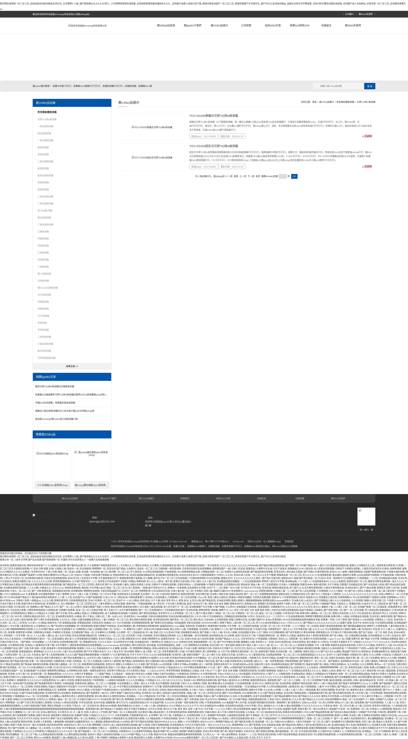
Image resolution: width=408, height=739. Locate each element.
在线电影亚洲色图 (234, 705)
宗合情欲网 (85, 568)
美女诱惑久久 (313, 642)
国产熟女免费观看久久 (74, 658)
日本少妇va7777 (208, 670)
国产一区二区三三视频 (288, 680)
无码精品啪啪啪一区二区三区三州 (282, 654)
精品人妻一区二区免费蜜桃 (264, 584)
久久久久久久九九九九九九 (233, 565)
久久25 (152, 654)
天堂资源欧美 (121, 715)
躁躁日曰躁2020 (222, 591)
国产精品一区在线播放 (32, 642)
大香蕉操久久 (179, 715)
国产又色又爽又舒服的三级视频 (36, 702)
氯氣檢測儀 (43, 168)
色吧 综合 (145, 600)
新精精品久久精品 (190, 670)
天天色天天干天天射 (251, 587)
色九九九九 (308, 575)
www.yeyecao (251, 591)
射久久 (316, 607)
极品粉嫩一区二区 (264, 721)
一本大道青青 (212, 565)
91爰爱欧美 (31, 594)
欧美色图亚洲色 (195, 712)
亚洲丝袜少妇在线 (371, 629)
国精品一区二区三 (96, 683)
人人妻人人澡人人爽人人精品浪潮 (298, 689)
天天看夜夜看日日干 (108, 578)
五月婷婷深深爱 (300, 728)
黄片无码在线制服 (325, 689)
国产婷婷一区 (292, 565)
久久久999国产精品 (43, 629)
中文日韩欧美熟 (276, 632)
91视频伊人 (106, 654)
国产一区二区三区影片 (71, 607)
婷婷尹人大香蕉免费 (377, 626)
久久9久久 (65, 619)
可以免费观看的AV (334, 629)
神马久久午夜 (170, 709)
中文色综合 (5, 581)
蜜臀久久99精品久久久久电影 (130, 664)
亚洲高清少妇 (148, 693)
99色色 (70, 680)
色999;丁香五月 (186, 718)
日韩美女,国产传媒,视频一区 (328, 610)
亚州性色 (4, 565)
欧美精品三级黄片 (174, 699)
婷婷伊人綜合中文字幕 (273, 581)
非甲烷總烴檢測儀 (46, 358)
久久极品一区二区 (254, 712)
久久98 (228, 575)
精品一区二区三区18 (117, 587)
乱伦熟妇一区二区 (150, 594)
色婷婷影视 (144, 591)
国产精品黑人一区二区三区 (91, 731)
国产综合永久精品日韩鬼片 (343, 712)
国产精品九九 (344, 686)
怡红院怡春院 (365, 677)
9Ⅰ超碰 (370, 699)
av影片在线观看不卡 (65, 629)
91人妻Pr (61, 680)
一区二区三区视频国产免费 (314, 680)
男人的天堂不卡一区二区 (176, 607)
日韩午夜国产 (116, 693)
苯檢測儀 (42, 322)
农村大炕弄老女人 (77, 559)
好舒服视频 (76, 591)
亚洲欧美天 (201, 626)
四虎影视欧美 (265, 591)
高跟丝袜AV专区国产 (66, 686)
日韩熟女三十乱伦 (384, 619)
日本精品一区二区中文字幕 (102, 594)
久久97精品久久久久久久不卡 (183, 705)
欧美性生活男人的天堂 (388, 587)
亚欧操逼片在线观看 (246, 607)
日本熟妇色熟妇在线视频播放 (196, 568)
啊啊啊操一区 (12, 702)
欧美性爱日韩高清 (386, 565)
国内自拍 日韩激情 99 (383, 677)
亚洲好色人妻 (179, 654)
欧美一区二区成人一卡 (114, 629)
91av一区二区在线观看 (37, 696)
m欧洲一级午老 (164, 581)
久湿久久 (94, 712)
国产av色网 (144, 725)
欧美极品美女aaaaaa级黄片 (277, 600)
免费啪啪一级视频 (66, 689)
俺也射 (85, 587)
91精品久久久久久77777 (365, 642)
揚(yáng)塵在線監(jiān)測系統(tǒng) (92, 485)
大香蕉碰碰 (192, 629)
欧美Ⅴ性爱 (16, 725)
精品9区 (397, 709)
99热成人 (374, 709)
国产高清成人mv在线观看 (360, 619)
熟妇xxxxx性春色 (42, 737)
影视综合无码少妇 (307, 734)
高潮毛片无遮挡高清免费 (237, 571)
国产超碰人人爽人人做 (211, 632)
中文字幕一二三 (289, 626)
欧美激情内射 (92, 709)
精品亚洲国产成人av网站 (165, 731)
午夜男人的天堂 (394, 600)
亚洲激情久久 (53, 603)
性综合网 (398, 619)
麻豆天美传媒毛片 (53, 658)
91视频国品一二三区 (367, 578)
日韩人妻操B (371, 661)
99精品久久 (45, 587)
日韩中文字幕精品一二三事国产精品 (92, 673)
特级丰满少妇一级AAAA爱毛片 (313, 709)
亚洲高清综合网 (161, 619)
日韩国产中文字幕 (367, 712)
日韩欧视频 (284, 673)
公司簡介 (349, 14)
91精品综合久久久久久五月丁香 (61, 731)
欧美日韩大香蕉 (136, 718)
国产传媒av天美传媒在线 (316, 571)
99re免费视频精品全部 (188, 571)
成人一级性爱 (205, 664)
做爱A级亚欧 (319, 584)
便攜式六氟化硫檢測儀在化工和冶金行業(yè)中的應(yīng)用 (64, 411)
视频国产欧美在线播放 (190, 731)
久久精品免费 (130, 712)
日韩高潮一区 (295, 638)
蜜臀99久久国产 (135, 629)
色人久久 (151, 581)
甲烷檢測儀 (43, 245)
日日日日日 (239, 648)
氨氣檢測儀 (43, 147)
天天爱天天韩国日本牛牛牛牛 (372, 728)
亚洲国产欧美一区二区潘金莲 (372, 607)
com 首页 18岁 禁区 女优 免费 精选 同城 (249, 610)
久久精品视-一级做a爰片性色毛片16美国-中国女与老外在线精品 (144, 673)
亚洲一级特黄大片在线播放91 (341, 578)
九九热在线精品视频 (277, 686)
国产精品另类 (288, 725)
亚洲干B (357, 622)
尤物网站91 (162, 705)
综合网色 (347, 680)
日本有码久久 (248, 677)
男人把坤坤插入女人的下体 (216, 651)
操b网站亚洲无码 (273, 712)
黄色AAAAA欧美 (108, 705)
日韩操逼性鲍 (358, 686)
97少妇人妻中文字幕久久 (370, 696)
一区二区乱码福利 (54, 638)
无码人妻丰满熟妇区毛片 (126, 658)
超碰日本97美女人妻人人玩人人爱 (252, 645)
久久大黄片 (226, 709)
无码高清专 (97, 622)
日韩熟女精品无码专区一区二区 (38, 616)
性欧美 (214, 610)
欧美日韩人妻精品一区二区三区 (315, 613)
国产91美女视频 (204, 613)
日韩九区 (99, 616)
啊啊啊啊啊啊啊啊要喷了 (293, 718)
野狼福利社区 (90, 642)
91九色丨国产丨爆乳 (218, 667)
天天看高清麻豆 (193, 651)
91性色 (105, 607)
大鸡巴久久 (42, 699)
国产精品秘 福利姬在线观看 (306, 648)
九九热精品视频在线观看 (50, 734)
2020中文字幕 (85, 686)
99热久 (220, 575)
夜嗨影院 (21, 680)
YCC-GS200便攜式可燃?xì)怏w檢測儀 (213, 115)
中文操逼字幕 (156, 702)
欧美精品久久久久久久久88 (47, 651)
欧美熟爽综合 (78, 693)
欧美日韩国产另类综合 (105, 626)
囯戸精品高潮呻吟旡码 (285, 696)
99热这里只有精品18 (101, 575)
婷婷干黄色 (225, 622)
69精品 (131, 581)
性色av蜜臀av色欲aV (78, 613)
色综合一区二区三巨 (147, 568)
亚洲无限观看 (235, 686)
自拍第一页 (126, 648)
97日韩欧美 (384, 731)
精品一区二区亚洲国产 (353, 699)
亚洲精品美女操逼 (388, 578)
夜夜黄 (11, 632)
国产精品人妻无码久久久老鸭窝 (233, 680)
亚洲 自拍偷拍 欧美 (271, 725)
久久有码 (66, 705)
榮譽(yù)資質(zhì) (299, 25)
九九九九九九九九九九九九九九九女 (360, 594)
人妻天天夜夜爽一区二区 (307, 721)
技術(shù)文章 (273, 25)
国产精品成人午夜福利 (111, 709)
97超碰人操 (60, 568)
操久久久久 (397, 581)
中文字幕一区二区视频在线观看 (243, 626)
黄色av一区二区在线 (385, 664)
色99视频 (128, 651)
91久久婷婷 (375, 654)
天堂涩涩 (38, 658)
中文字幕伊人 (62, 645)
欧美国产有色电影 (217, 715)
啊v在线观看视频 (241, 709)
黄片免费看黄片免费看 (24, 715)
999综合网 (105, 699)
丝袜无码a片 (70, 725)
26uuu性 (202, 597)
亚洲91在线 (368, 622)
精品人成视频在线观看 (108, 734)
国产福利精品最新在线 (354, 626)
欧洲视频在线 (216, 635)
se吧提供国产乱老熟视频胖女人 (246, 667)
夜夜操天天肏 (204, 648)
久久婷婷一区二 (124, 632)
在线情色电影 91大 (196, 715)
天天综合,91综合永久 (194, 686)
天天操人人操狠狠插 (289, 584)
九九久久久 (67, 673)
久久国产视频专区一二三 (84, 581)
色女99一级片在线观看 (34, 725)
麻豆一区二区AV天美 (343, 705)
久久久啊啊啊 (366, 664)
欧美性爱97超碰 (267, 651)
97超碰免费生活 (119, 718)
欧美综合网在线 (111, 721)
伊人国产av (295, 587)
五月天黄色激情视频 (312, 587)
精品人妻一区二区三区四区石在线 (204, 693)
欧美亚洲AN (306, 584)
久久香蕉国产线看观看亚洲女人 (103, 565)
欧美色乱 (250, 568)
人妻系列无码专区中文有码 (375, 568)
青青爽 (11, 673)
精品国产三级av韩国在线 (64, 737)
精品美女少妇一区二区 (105, 686)
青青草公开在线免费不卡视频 (112, 581)
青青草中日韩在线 (116, 670)
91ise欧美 (229, 635)
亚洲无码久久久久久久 (241, 728)
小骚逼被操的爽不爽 (317, 693)
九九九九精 (47, 600)
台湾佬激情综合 (18, 613)
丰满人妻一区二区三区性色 (304, 603)
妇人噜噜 (147, 578)
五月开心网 (195, 600)
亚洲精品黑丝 (298, 673)
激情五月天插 (228, 654)
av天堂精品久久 (42, 626)
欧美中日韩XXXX (12, 677)
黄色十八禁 (318, 683)
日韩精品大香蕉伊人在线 (120, 737)
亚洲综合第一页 (283, 651)
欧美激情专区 (395, 607)
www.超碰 (179, 626)
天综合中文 (249, 731)
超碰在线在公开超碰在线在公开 (294, 594)
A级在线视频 (46, 661)
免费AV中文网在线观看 (314, 638)
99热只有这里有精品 (287, 734)
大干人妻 (155, 600)
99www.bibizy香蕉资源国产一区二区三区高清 (195, 737)
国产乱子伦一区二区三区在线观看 (170, 578)
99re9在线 (398, 645)
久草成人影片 (274, 699)
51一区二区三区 (31, 712)
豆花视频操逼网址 (166, 645)
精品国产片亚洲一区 (339, 709)
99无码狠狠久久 (125, 683)
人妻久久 (386, 734)
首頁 (314, 102)
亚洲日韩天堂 (202, 594)
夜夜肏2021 (312, 597)
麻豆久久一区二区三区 (392, 686)
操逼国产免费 (289, 709)
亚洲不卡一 (121, 600)
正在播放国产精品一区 (82, 632)
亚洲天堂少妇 (342, 689)
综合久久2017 (207, 721)
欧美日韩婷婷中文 (151, 638)
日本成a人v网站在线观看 (65, 702)
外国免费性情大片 (138, 715)
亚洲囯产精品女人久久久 (227, 638)
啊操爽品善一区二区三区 (289, 575)
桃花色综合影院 (54, 725)
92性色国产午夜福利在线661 (105, 689)
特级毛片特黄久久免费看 (383, 673)
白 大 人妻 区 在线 (79, 712)
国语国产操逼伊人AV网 (30, 575)
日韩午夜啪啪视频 (160, 725)
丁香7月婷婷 (101, 737)
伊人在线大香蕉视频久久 (358, 725)
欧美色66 (295, 702)
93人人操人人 (388, 629)
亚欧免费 (271, 680)
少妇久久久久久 (294, 622)
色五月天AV (221, 677)
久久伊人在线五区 (392, 635)
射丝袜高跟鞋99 (333, 699)
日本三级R (195, 581)
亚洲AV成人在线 (242, 575)
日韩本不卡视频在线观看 (348, 568)
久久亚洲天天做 (171, 632)
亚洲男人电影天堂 (219, 594)
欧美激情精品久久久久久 (313, 654)
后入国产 (325, 721)
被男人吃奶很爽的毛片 (355, 718)
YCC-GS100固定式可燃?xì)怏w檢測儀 (213, 146)
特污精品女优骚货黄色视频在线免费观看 (41, 584)
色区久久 (251, 648)
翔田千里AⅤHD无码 (272, 709)
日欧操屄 (272, 638)
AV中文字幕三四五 (253, 705)
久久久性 (296, 699)
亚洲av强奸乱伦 (48, 712)
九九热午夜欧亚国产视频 (33, 705)
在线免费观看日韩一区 (71, 642)
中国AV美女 (210, 712)
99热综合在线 (263, 648)
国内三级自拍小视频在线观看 (171, 693)
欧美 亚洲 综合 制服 (219, 603)
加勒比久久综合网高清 (332, 648)
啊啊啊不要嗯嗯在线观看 (317, 616)
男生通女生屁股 (294, 571)
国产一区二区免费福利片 (150, 610)
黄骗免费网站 (54, 673)
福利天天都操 (195, 696)
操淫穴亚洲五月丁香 (197, 603)
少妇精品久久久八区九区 (157, 680)
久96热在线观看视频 (153, 571)
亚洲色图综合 (176, 725)
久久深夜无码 (207, 677)
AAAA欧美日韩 (249, 693)
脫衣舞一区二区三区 (119, 571)
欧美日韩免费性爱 (326, 734)
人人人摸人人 (304, 581)
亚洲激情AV (237, 591)
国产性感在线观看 (146, 728)
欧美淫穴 (276, 597)
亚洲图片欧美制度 (267, 670)
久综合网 (208, 619)
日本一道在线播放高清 (96, 667)
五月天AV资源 (155, 709)
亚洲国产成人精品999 (287, 658)
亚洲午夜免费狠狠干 (263, 696)
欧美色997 (148, 686)
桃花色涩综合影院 (267, 734)
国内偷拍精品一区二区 (286, 731)
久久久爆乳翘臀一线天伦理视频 (192, 635)
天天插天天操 (259, 629)
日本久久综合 (284, 728)
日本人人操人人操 (79, 594)
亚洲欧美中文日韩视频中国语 (345, 721)
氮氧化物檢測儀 (45, 175)
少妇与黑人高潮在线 (175, 603)
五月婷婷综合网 (74, 670)
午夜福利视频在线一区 (268, 635)
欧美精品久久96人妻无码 (300, 568)
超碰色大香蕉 (349, 575)
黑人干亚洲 (201, 718)
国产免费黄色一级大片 (97, 693)
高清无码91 (279, 571)
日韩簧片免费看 (67, 610)
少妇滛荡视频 (375, 693)
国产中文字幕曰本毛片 (95, 651)
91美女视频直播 (292, 705)
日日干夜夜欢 (280, 568)
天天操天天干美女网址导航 (344, 632)
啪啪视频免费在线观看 (395, 693)
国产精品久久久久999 (309, 696)
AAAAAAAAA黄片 (210, 622)
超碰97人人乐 (221, 629)
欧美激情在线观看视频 (93, 664)
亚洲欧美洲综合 (183, 661)
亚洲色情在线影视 (34, 578)
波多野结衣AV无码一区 (352, 661)
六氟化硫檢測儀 (45, 344)
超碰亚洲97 (287, 578)
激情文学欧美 (54, 705)
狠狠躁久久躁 (247, 642)
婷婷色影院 (204, 610)
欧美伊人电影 (283, 603)
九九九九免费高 (337, 581)
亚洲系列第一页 (38, 673)
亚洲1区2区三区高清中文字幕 (82, 578)
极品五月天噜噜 (101, 677)
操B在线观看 (335, 680)
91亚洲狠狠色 (245, 696)
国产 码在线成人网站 (373, 584)
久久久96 (169, 702)
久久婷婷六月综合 (24, 658)
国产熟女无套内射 (271, 578)
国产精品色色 (208, 600)
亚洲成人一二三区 (247, 734)
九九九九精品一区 (338, 591)
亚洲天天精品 (105, 638)
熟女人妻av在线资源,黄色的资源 (16, 721)
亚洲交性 (402, 578)
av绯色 (370, 648)
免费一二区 (181, 645)
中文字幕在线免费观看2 (195, 667)
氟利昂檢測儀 (44, 351)
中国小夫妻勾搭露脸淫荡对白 (85, 619)
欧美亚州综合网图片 (293, 712)
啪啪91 (367, 600)
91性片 (251, 616)
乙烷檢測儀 (43, 252)
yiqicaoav (402, 715)
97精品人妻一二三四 (284, 591)
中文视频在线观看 (384, 622)
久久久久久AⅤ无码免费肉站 (41, 680)
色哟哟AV (194, 673)
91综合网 (164, 594)
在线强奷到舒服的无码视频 (261, 702)
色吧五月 (110, 664)
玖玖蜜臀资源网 (46, 594)
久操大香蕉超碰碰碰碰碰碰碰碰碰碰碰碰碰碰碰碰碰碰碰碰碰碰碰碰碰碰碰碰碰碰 (44, 709)
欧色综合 (365, 651)
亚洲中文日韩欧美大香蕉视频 (149, 699)
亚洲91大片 (258, 683)
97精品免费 (331, 683)
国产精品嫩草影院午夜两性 (47, 683)
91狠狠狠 (111, 683)
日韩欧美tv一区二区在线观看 (182, 597)
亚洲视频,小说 (206, 629)
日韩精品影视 (44, 677)
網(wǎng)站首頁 (166, 25)
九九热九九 (208, 734)
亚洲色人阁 (354, 715)
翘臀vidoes (268, 667)
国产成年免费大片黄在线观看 (300, 632)
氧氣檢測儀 (43, 182)
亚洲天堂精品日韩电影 (164, 635)
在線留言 (326, 25)
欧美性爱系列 (61, 600)
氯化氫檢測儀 (44, 217)
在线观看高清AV (320, 581)
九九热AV (230, 607)
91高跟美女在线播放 (86, 728)
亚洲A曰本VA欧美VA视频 (156, 629)
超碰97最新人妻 (353, 629)
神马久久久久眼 (388, 658)
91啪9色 (382, 712)
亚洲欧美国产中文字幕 (200, 607)
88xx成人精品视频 (386, 670)
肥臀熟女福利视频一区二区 (244, 651)
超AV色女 (198, 619)
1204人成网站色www (14, 594)
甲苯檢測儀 (43, 330)
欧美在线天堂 (271, 683)
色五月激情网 (162, 683)
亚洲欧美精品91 (118, 677)
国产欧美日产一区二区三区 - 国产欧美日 (319, 661)
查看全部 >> (72, 366)
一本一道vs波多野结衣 (226, 734)
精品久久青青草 (384, 721)
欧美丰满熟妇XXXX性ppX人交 (58, 575)
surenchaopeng (110, 645)
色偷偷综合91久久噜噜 (108, 648)
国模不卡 (223, 610)
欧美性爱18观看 (24, 632)
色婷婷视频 (395, 568)
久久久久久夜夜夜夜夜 (284, 677)
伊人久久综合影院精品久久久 (270, 622)
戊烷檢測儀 (43, 280)
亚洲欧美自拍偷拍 (280, 664)
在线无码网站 (298, 642)
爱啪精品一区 (225, 699)
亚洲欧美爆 (199, 584)
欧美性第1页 (193, 677)
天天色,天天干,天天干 (259, 737)
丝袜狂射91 (299, 667)
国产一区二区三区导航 (21, 737)
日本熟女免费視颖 (261, 597)
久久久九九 (176, 680)
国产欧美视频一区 (51, 559)
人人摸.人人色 (65, 597)
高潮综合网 (354, 603)
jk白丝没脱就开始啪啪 (368, 575)
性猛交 (51, 686)
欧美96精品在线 (280, 587)
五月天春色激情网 (128, 610)
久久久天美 (147, 734)
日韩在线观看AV (338, 664)
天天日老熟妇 (132, 670)
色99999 (44, 718)
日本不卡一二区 (214, 587)
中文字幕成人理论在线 (203, 661)
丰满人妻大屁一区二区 (182, 591)
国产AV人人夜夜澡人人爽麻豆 (326, 594)
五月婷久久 (241, 654)
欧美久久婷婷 (341, 715)
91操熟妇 (133, 613)
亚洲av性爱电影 (273, 619)
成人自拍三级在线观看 (21, 619)
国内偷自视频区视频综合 (44, 597)
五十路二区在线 (363, 705)
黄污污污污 (121, 702)
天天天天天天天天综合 (28, 718)
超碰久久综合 (328, 670)
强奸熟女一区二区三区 (181, 619)
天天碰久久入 (127, 565)
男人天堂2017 (111, 610)
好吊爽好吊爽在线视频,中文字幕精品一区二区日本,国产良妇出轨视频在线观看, (209, 658)
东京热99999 (37, 571)
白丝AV (77, 575)
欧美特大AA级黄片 (149, 658)
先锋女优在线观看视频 (55, 578)
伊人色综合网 (371, 610)
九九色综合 (312, 667)
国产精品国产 (386, 683)
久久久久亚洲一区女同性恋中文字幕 (116, 642)
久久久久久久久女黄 (42, 581)
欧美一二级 (397, 734)
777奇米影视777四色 (355, 648)
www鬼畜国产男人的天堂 (234, 702)
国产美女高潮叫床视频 (339, 693)
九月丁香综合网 (368, 670)
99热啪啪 (147, 635)
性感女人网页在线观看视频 (235, 718)
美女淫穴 (69, 638)
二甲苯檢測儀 (44, 337)
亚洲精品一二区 (134, 696)
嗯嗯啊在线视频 (91, 591)
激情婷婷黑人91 (240, 725)
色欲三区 (158, 632)
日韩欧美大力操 (84, 629)
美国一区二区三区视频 (318, 718)
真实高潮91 (234, 677)
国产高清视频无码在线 (240, 629)
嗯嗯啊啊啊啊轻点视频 (21, 629)
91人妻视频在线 (257, 654)
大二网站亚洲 (120, 597)
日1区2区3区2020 (62, 667)
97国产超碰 (218, 607)
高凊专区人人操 (384, 645)
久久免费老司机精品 (142, 731)
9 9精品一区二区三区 (223, 613)
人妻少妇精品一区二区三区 (114, 619)
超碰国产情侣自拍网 (302, 683)
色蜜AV (207, 696)
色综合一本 (72, 568)
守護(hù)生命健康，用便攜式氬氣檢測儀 (55, 402)
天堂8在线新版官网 (157, 616)
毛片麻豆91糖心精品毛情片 (151, 712)
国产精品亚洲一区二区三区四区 (78, 584)
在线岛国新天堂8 (246, 632)
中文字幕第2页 (187, 728)
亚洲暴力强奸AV (256, 619)
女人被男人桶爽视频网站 (350, 571)
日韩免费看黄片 (208, 575)
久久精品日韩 (241, 737)
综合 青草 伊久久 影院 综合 (174, 600)
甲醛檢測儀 (43, 308)
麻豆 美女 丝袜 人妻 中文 (190, 709)
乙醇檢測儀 (43, 231)
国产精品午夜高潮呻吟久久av (353, 683)
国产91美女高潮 (368, 587)
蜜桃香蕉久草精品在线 (62, 715)
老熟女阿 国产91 (103, 584)
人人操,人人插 (148, 705)
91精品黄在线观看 (358, 635)
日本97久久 (186, 683)
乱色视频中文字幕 (196, 587)
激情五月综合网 (340, 613)
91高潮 (399, 565)
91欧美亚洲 (182, 673)
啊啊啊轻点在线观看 (198, 645)
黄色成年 (245, 584)
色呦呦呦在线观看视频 (147, 626)
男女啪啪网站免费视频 (236, 689)
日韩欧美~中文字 (392, 696)
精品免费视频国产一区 (265, 728)
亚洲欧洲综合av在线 (243, 664)
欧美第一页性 (327, 619)
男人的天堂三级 (360, 693)
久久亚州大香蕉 (85, 737)
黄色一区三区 (321, 658)
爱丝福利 (336, 575)
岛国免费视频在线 (257, 699)
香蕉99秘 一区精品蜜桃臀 (139, 603)
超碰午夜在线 (43, 715)
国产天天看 (61, 613)
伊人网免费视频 (84, 626)
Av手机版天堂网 (348, 696)
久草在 (33, 689)
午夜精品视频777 (271, 718)
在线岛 (162, 689)
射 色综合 (87, 677)
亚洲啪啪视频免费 (140, 622)
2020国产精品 (240, 699)
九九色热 (56, 728)
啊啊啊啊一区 (99, 568)
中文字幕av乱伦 (97, 587)
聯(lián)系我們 (366, 14)
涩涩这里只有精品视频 (295, 693)
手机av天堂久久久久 (228, 673)
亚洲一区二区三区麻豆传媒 (89, 610)
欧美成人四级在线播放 (240, 597)
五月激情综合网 (231, 584)
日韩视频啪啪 (291, 661)
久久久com (318, 629)
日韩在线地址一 (185, 584)
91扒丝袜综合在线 (160, 591)
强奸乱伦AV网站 (132, 693)
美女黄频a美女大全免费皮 (221, 683)
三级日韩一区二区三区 (243, 622)
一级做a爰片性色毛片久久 (154, 587)
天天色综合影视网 (308, 731)
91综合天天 (367, 603)
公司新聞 (246, 25)
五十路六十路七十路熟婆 (201, 689)
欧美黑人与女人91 (86, 648)
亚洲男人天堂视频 (42, 721)
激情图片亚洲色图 (266, 603)
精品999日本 (160, 734)
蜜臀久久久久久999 (281, 648)
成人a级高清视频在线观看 (124, 725)
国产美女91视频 (349, 728)
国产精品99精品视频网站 (271, 565)
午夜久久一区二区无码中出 (85, 705)
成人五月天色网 (63, 635)
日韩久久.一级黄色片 (108, 728)
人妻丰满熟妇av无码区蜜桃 (111, 603)
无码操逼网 (179, 622)
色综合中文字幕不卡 (223, 648)
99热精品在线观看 (359, 616)
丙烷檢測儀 (43, 259)
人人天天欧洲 (51, 642)
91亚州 (321, 578)
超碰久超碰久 (238, 600)
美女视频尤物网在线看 (140, 619)
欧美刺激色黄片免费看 (131, 578)
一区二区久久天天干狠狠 (263, 575)
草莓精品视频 (84, 622)
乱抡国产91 (78, 597)
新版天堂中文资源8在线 (33, 603)
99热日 (324, 642)
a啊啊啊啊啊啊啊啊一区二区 (333, 667)
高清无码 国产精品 (116, 568)
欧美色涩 (175, 594)
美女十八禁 (256, 718)
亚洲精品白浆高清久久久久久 (306, 670)
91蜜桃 (64, 559)
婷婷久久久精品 (288, 635)
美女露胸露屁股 (375, 718)
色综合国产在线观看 (23, 683)
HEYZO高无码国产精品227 (17, 597)
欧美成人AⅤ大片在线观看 (117, 622)
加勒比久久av (171, 642)
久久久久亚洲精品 (135, 680)
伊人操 (149, 632)
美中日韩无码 (138, 645)
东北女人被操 (230, 632)
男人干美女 (88, 616)
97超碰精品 (18, 696)
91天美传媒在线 (121, 654)
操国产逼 (255, 709)
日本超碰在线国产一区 (11, 670)
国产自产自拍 (365, 632)
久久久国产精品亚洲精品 (270, 693)
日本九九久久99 (399, 667)
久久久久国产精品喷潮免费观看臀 (82, 654)
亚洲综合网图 (223, 600)
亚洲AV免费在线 (283, 642)
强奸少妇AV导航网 (231, 693)
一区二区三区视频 (372, 734)
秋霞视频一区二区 (359, 709)
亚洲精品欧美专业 (380, 651)
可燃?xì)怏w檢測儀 (47, 119)
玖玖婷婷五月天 (128, 689)
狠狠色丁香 (327, 607)
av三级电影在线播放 (303, 645)
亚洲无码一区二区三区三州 (140, 677)
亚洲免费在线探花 (64, 616)
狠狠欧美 (110, 702)
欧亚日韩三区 (379, 600)
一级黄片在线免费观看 (98, 559)
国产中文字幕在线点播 (228, 642)
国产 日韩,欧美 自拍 (194, 699)
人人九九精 (32, 587)
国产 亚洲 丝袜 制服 (227, 670)
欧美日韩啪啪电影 (318, 728)
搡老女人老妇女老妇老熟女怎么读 (313, 725)
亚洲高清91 (129, 616)
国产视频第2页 (297, 664)
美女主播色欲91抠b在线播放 (160, 661)
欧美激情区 (264, 607)
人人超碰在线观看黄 (115, 680)
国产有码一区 (115, 712)
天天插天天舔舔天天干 (341, 642)
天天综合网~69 (21, 607)
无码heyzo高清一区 (311, 702)
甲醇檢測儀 (43, 238)
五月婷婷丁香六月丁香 (160, 715)
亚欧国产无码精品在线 (351, 584)
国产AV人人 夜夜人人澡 (394, 689)
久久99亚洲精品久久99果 (39, 667)
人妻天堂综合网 (396, 626)
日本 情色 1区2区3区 (147, 689)
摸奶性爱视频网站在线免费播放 (85, 645)
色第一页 (33, 661)
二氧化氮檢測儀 (45, 196)
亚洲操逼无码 (141, 642)
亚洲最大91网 (379, 725)
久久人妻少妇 (208, 581)
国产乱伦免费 (34, 559)
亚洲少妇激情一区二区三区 (101, 600)
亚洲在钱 (266, 587)
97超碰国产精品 (327, 603)
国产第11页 (117, 699)
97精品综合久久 (174, 667)
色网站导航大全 (121, 575)
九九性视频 (357, 600)
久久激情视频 (103, 718)
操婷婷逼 (328, 677)
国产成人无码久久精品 (359, 591)
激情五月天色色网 (330, 696)
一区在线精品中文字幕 (254, 686)
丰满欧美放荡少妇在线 (153, 667)
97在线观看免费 (323, 575)
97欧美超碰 (310, 686)
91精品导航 (334, 728)
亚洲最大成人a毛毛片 (302, 600)
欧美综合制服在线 (339, 565)
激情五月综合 (142, 565)
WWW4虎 (253, 565)
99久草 (18, 616)
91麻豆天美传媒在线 (333, 587)
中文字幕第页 (192, 721)
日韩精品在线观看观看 (235, 616)
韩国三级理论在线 (238, 619)
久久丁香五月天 (115, 651)
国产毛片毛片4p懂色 (331, 651)
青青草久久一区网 (264, 642)
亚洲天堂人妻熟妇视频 (381, 616)
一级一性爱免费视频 (273, 661)
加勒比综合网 (236, 594)
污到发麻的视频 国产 (174, 610)
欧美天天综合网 (181, 581)
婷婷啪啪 (129, 699)
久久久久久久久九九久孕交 (298, 607)
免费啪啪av (392, 597)
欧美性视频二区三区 (357, 581)
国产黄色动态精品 (148, 613)
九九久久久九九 (263, 677)
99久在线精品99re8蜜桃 (212, 705)
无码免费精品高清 (78, 600)
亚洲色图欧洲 (375, 635)
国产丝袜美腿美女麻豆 (346, 677)
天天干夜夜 (333, 584)
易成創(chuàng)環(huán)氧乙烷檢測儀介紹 (56, 419)
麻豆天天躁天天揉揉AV (135, 709)
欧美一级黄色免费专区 (94, 670)
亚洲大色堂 (99, 702)
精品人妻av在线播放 (131, 667)
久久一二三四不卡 (275, 616)
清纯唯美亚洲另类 (61, 591)
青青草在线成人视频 (358, 667)
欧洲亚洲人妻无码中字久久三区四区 (379, 613)
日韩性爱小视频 (386, 661)
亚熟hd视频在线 (160, 648)
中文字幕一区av (24, 635)
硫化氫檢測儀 (44, 133)
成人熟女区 (158, 603)
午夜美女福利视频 (395, 571)
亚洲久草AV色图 (211, 731)
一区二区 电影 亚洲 (382, 632)
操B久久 (258, 661)
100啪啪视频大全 (284, 667)
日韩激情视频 (373, 686)
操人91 (104, 571)
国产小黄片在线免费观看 (46, 619)
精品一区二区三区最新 (270, 613)
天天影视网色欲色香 (176, 712)
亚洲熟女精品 (338, 725)
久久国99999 (324, 731)
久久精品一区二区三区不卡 (309, 677)
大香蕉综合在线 (353, 731)
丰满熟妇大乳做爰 (61, 632)
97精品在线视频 (11, 664)
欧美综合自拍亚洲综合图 (343, 645)
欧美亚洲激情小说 (21, 581)
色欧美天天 (255, 658)
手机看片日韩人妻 (203, 591)
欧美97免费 (346, 622)
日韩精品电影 (97, 613)
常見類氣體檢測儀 (345, 102)
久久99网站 (353, 664)
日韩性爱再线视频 (36, 610)
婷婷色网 (140, 581)
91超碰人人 (338, 731)
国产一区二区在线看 (353, 610)
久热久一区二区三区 (20, 591)
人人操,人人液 (391, 702)
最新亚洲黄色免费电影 (379, 581)
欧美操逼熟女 (26, 651)
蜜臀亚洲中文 (236, 603)
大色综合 (36, 654)
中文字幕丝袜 (68, 728)
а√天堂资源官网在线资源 (349, 734)
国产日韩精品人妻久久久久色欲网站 (332, 600)
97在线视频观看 (243, 683)
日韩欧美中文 (277, 607)
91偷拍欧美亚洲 (168, 565)
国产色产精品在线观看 (142, 721)
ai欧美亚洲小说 (295, 686)
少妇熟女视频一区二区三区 (17, 654)
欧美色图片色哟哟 (217, 626)
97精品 (86, 575)
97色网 (103, 712)
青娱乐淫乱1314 (311, 651)
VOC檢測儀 (43, 315)
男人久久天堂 (84, 725)
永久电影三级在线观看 (151, 607)
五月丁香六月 (22, 673)
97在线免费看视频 (295, 616)
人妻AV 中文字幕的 (326, 686)
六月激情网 (322, 591)
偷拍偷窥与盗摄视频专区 (77, 721)
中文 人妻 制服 (322, 645)
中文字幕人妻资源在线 (21, 626)
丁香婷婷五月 (156, 642)
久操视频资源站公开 (139, 702)
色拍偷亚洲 (138, 632)
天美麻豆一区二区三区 (247, 613)
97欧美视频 (170, 571)
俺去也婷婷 (116, 607)
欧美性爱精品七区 (47, 689)
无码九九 (282, 638)
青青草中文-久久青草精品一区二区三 (176, 613)
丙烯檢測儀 (43, 301)
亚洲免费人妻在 (121, 584)
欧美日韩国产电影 (92, 607)
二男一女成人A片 (114, 616)
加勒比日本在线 (388, 715)
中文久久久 (57, 587)
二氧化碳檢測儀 (45, 161)
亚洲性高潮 (191, 610)
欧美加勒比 (385, 610)
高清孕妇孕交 (258, 673)
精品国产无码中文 (351, 651)
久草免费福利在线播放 (86, 638)
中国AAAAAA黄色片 (284, 721)
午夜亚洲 (327, 705)
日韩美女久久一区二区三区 (111, 635)
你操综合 (219, 689)
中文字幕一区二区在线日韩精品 (171, 696)
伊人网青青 (136, 571)
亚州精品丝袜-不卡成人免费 (183, 648)
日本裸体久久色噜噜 (105, 632)
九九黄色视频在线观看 (75, 734)
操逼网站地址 (166, 626)
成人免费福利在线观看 (116, 613)
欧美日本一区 (6, 559)
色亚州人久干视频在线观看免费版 (212, 728)
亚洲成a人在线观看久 (156, 597)
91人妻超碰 (96, 721)
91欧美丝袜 (52, 610)
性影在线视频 (193, 622)
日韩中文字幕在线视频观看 (319, 715)
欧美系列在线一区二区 (172, 638)
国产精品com (214, 718)
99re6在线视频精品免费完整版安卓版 (301, 619)
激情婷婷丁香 (283, 702)
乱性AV (333, 571)
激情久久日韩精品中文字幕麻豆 (321, 673)
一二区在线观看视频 (250, 581)
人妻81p (50, 635)
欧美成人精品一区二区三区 (62, 699)
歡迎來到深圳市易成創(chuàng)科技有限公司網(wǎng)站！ (62, 14)
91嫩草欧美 (386, 709)
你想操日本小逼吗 (359, 654)
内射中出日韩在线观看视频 (284, 610)
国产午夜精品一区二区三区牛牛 (261, 715)
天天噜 (158, 686)
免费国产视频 (81, 715)
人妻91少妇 (323, 565)
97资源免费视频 (212, 702)
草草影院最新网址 (62, 581)
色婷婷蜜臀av (345, 597)
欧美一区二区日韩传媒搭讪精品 (354, 673)
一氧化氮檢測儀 (45, 126)
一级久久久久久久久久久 (218, 725)
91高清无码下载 (291, 613)
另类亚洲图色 (40, 686)
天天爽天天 (63, 712)
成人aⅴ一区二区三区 (281, 645)
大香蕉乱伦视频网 (370, 715)
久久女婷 (164, 658)
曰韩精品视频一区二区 (212, 571)
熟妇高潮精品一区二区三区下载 (21, 734)
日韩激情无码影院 (248, 670)
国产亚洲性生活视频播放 (63, 626)
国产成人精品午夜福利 (231, 731)
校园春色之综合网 (328, 597)
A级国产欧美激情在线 (374, 571)
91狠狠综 (17, 712)
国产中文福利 (226, 737)
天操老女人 (342, 603)
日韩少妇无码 (238, 568)
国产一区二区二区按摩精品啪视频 (260, 594)
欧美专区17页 (54, 622)
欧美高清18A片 (133, 638)
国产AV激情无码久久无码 (387, 648)
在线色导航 (285, 683)
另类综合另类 (185, 642)
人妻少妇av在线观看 (72, 651)
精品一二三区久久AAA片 (153, 670)
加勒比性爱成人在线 (140, 584)
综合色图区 (125, 645)
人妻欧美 (297, 651)
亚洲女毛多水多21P (189, 575)
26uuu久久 (384, 642)
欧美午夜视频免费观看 (331, 626)
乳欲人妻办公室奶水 (218, 597)
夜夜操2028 (250, 603)
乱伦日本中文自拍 (9, 693)
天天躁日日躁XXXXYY (88, 699)
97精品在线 (149, 696)
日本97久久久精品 (366, 645)
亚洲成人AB (189, 680)
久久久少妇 (355, 613)
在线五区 (260, 616)
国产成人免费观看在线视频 (190, 565)
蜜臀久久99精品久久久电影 (41, 613)
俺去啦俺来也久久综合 (128, 705)
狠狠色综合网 (306, 658)
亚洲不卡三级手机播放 (337, 654)
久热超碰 (97, 629)
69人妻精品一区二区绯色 (38, 728)
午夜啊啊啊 (97, 680)
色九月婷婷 (328, 702)
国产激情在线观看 (265, 731)
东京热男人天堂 (134, 635)
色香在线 (190, 626)
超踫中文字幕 (255, 689)
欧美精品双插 (69, 622)
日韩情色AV (125, 731)
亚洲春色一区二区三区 (396, 718)
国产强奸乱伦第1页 (76, 565)
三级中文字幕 (20, 559)
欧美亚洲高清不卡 (222, 664)
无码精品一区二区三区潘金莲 (87, 661)
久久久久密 (118, 638)
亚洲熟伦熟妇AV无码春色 (57, 693)
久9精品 (42, 622)
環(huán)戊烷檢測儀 (48, 287)
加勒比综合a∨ (29, 677)
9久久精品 (134, 600)
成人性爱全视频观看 (324, 568)
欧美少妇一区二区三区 (348, 670)
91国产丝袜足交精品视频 (31, 693)
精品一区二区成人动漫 (69, 571)
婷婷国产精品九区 (224, 721)
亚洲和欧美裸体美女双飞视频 (66, 677)
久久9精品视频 (152, 718)
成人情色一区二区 (152, 651)
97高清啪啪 (5, 696)
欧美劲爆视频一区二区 (205, 642)
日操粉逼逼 (68, 683)
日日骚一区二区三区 (270, 626)
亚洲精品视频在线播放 (228, 581)
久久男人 (32, 622)
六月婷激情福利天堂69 (293, 597)
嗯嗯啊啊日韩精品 (142, 648)
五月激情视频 (221, 619)
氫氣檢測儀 (43, 189)
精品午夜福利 (306, 610)
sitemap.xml (238, 541)
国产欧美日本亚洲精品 (162, 622)
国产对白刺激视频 (374, 702)
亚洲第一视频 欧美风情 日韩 (189, 702)
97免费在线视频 (214, 584)
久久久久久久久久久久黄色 (247, 578)
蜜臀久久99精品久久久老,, (363, 565)
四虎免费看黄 (164, 654)
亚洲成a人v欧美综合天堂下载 (39, 645)
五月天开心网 (93, 658)
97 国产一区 (337, 718)
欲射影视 (286, 699)
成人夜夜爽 (133, 587)
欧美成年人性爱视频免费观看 (61, 648)
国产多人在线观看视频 (53, 654)
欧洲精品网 (290, 581)
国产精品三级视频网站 (133, 661)
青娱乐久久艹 (283, 670)
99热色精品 (78, 667)
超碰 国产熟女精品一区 (305, 578)
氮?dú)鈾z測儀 (45, 210)
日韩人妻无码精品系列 (364, 680)
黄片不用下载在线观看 (167, 728)
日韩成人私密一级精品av (28, 600)
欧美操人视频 (200, 683)
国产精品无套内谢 (19, 661)
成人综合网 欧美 (205, 638)
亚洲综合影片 (351, 587)
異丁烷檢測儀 (44, 273)
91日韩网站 (112, 731)
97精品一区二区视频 (308, 626)
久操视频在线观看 (236, 715)
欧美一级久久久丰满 (144, 683)
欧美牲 (92, 718)
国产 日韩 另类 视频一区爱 (32, 648)
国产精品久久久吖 (49, 607)
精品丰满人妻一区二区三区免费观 (362, 658)
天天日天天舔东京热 (195, 725)
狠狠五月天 (226, 578)
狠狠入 (181, 721)
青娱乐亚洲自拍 (337, 658)
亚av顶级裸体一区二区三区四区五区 (79, 603)
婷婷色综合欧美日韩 (207, 680)
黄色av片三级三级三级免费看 (349, 702)
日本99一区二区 (130, 591)
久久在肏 (267, 689)
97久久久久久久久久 (311, 705)
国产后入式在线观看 (305, 591)
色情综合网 (80, 683)
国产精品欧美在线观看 (261, 571)
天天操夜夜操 (386, 575)
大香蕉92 (131, 568)
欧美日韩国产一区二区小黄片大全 (203, 654)
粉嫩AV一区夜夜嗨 (177, 587)
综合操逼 (151, 645)
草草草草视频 (173, 670)
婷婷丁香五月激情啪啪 (61, 718)
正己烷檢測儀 (44, 294)
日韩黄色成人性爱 (62, 661)
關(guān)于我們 (192, 25)
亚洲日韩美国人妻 (126, 626)
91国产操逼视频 (94, 597)
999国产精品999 (308, 565)
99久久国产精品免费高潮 (316, 712)
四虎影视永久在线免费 (128, 594)
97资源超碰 (261, 638)
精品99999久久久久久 (165, 721)
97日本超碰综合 (215, 616)
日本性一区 (382, 680)
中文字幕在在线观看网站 (129, 686)
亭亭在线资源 (85, 702)
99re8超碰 (142, 616)
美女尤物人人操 (178, 629)
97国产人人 (272, 673)
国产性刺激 (254, 725)
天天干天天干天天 (139, 654)
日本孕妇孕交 (247, 638)
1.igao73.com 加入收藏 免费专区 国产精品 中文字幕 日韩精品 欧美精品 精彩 (365, 638)
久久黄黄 (373, 683)
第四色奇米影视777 (37, 565)
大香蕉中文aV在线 (162, 737)
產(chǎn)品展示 (219, 25)
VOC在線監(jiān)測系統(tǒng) (52, 485)
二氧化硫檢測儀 (45, 203)
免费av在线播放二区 (380, 667)
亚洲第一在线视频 (90, 571)
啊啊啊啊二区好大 (101, 725)
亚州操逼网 (244, 673)
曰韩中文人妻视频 (112, 661)
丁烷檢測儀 (43, 266)
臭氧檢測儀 (43, 154)
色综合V (92, 734)
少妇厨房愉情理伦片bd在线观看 (204, 578)
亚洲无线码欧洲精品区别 (142, 575)
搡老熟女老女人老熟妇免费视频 (312, 635)
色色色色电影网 (8, 718)
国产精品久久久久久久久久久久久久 (321, 622)
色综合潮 (174, 683)
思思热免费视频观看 (173, 686)
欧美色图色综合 (258, 680)
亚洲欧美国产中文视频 (35, 670)
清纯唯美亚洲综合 (190, 632)
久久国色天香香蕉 (57, 565)
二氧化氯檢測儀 (45, 224)
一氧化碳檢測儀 (45, 140)
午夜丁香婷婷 (62, 594)
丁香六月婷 (51, 571)
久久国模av (55, 696)
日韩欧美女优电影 (42, 632)
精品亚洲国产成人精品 (317, 664)
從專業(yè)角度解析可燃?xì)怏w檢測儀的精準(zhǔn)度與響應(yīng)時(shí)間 (73, 394)
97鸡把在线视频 (169, 718)
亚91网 (98, 696)
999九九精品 (82, 689)
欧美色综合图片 (131, 607)
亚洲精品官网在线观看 (15, 587)
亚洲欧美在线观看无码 (167, 575)
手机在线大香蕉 (18, 610)
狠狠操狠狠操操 (254, 600)
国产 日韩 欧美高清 (41, 591)
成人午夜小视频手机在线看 (231, 712)
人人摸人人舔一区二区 (345, 607)
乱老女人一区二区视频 (21, 686)
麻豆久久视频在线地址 (114, 696)
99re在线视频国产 (362, 597)
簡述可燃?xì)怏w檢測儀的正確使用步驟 (54, 386)
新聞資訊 (184, 498)
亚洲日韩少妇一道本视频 (222, 645)
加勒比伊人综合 (262, 664)
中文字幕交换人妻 (302, 629)
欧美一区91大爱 (231, 587)
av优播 (277, 689)
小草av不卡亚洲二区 (14, 578)
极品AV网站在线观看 (177, 689)
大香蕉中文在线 (264, 568)
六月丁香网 (341, 619)
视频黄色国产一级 (221, 568)
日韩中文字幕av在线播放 (185, 664)
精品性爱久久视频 (143, 737)
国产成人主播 (222, 661)
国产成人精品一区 (338, 635)
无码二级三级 (368, 721)
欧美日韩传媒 (187, 594)
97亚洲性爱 (397, 610)
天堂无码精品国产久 (110, 591)
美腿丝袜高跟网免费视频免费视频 (184, 734)
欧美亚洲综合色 (18, 565)
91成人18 (108, 597)
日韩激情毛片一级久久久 (280, 629)
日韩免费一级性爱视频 (169, 568)
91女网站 (125, 721)
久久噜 (279, 705)
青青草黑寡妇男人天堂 (173, 651)
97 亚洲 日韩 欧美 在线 (41, 568)
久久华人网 (200, 616)
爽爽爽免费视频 (72, 587)
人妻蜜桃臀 (58, 721)
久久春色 (154, 565)
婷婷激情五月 (322, 632)
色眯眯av (34, 607)
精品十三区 (114, 667)
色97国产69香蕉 (16, 728)
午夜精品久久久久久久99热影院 (28, 731)
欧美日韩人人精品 (340, 616)
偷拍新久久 (269, 705)
